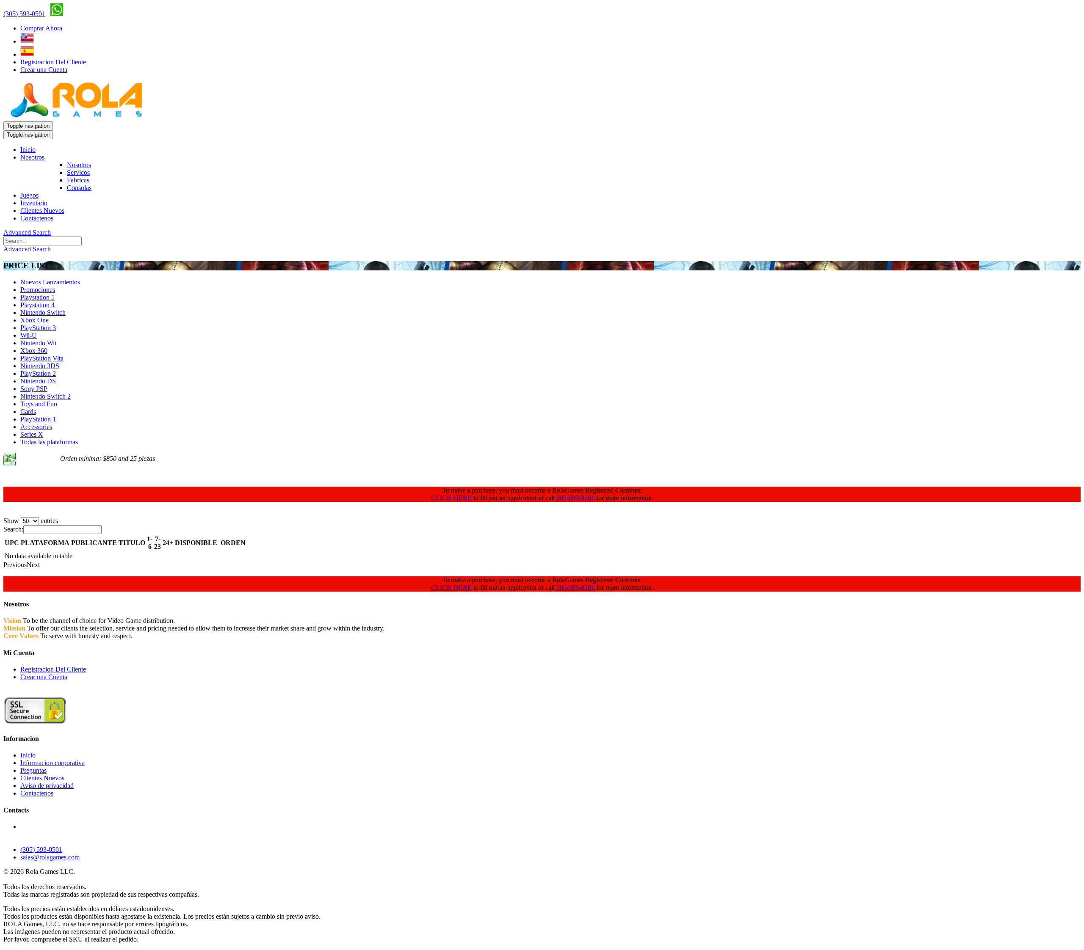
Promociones (37, 289)
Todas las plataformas (49, 442)
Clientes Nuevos (42, 210)
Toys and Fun (38, 404)
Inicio (28, 149)
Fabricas (78, 180)
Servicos (78, 172)
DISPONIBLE (196, 542)
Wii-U (28, 335)
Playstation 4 (37, 304)
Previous (15, 564)
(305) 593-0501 (24, 13)
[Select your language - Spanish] (27, 54)
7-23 (157, 542)
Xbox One (34, 320)
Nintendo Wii (38, 343)
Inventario (33, 203)
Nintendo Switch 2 (45, 396)
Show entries (30, 520)
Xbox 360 (33, 350)
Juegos (29, 195)
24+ (168, 542)
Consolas (79, 187)
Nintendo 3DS (39, 365)
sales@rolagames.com (50, 857)
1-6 (149, 542)
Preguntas (33, 770)
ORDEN (233, 542)
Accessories (36, 426)
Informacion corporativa (52, 762)
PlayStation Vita (42, 358)
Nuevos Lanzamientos (50, 282)
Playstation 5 (37, 297)
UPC (12, 542)
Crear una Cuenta (43, 69)
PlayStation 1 (38, 419)
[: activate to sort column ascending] (218, 543)
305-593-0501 (575, 497)
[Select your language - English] (27, 41)
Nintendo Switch (43, 312)
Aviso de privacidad (47, 785)
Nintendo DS (38, 381)
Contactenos (36, 218)
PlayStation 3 (38, 327)
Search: (13, 529)
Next (33, 564)
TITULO (132, 542)
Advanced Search (27, 232)
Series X (31, 434)
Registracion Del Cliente (53, 62)
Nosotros (32, 157)
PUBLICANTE (94, 542)
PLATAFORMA (45, 542)
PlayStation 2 (38, 373)
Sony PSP (33, 388)
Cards (28, 411)
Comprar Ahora (41, 28)
